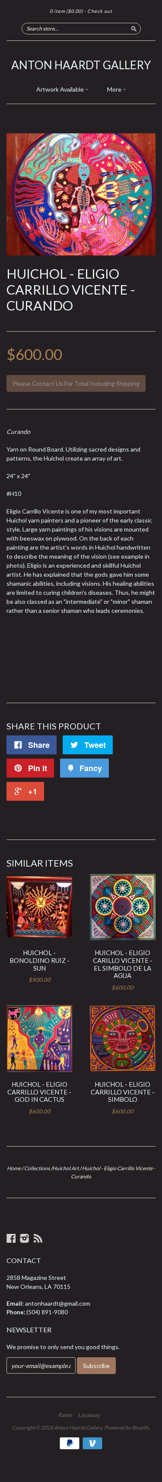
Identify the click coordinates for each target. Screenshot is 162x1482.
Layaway (89, 1415)
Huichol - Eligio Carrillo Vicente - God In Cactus (39, 1092)
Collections (37, 1168)
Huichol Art (65, 1168)
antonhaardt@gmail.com (57, 1303)
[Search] (134, 28)
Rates (65, 1415)
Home (14, 1168)
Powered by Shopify (126, 1427)
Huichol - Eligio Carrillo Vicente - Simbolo (123, 1092)
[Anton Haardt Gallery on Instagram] (24, 1238)
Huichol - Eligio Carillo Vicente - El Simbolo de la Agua (122, 964)
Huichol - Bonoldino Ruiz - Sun (40, 960)
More (115, 89)
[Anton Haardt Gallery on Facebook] (11, 1238)
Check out (99, 11)
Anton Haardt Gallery (81, 65)
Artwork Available (60, 89)
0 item (66, 11)
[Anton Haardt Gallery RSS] (38, 1238)
